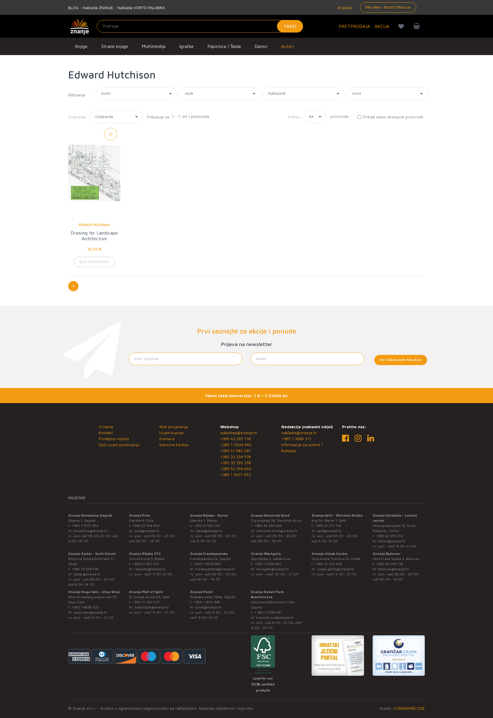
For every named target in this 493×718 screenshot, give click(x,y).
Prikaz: (294, 116)
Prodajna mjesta (114, 438)
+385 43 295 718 (235, 438)
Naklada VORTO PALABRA (141, 7)
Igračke (186, 46)
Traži (290, 26)
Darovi (260, 46)
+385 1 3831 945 (206, 602)
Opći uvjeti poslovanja (119, 444)
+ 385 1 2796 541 (268, 612)
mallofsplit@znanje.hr (151, 607)
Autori (287, 46)
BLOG (73, 7)
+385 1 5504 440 (235, 444)
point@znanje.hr (208, 607)
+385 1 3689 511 (296, 438)
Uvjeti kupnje (171, 432)
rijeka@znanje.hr (208, 531)
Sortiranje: (77, 116)
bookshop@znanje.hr (91, 531)
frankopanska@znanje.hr (215, 569)
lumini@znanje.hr (392, 541)
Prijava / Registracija (388, 7)
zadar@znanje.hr (87, 574)
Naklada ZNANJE (98, 7)
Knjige (81, 46)
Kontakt (106, 432)
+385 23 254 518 (235, 456)
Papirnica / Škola (224, 46)
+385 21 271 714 (328, 525)
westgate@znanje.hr (272, 569)
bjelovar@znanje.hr (393, 569)
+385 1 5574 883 (207, 564)
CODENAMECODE (409, 708)
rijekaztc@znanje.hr (150, 569)
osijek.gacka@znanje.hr (336, 569)
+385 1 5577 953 (235, 474)
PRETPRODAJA (354, 26)
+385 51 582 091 (235, 450)
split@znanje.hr (329, 531)
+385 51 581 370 (145, 564)
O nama (106, 426)
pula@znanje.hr (146, 531)
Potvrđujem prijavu (401, 360)
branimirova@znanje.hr (275, 617)
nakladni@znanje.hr (299, 432)
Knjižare (344, 7)
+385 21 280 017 (145, 602)
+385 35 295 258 (235, 462)
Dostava (167, 438)
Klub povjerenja (173, 426)
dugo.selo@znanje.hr (91, 612)
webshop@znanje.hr (238, 432)
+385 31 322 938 (328, 564)
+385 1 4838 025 (85, 607)
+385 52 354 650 (235, 468)
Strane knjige (114, 46)
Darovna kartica (173, 444)
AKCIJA (382, 26)
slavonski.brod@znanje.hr (277, 531)
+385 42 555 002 (389, 536)
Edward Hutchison (94, 224)
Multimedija (153, 46)
